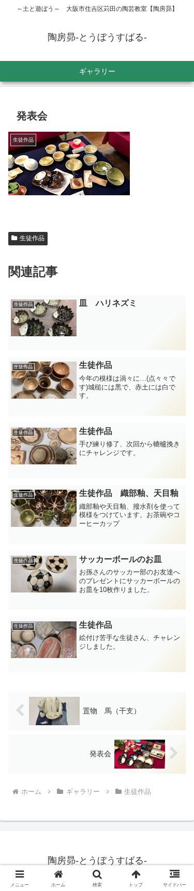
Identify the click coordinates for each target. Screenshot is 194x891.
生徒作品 (32, 238)
